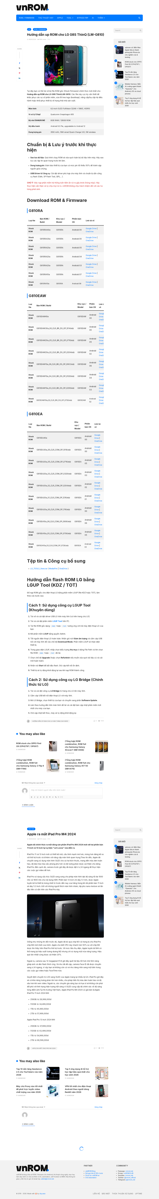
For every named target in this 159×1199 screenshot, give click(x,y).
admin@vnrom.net (47, 1179)
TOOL (69, 18)
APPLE (60, 18)
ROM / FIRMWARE (26, 18)
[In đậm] (31, 797)
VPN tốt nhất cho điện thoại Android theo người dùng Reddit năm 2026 (78, 1089)
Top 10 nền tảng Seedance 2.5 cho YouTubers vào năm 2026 (132, 75)
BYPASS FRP (82, 18)
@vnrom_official (130, 1177)
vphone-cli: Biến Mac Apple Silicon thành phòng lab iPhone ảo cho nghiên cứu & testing (133, 52)
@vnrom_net (130, 1180)
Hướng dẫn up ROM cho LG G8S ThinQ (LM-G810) (50, 721)
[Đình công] (40, 797)
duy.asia (42, 1193)
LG (29, 29)
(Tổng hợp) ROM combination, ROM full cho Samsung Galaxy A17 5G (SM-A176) (77, 764)
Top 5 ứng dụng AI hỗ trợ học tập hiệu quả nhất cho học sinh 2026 (133, 102)
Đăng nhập (98, 783)
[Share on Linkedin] (19, 78)
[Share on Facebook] (19, 63)
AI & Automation (90, 1177)
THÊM (100, 18)
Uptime (138, 1194)
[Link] (55, 797)
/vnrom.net (129, 1171)
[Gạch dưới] (37, 797)
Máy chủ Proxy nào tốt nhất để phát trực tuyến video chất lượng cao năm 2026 (29, 1089)
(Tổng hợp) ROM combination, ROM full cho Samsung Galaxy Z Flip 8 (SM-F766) (30, 764)
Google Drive (91, 228)
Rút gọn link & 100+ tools (94, 1173)
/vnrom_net (129, 1175)
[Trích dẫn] (49, 797)
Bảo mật (106, 1194)
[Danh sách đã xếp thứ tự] (43, 797)
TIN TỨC (31, 829)
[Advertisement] (103, 7)
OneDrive (89, 231)
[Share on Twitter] (19, 68)
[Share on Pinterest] (19, 73)
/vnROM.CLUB (128, 1173)
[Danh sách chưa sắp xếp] (46, 797)
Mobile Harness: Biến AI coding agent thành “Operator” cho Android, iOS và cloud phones (133, 89)
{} (58, 797)
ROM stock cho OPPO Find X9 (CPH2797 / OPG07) (28, 744)
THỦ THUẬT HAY (45, 18)
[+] (61, 797)
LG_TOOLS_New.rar (38, 569)
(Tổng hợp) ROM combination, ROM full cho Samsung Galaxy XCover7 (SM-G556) (75, 745)
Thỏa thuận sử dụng (122, 1194)
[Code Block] (52, 797)
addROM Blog (90, 1171)
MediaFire (53, 569)
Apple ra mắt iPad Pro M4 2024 (43, 1048)
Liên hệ (96, 1194)
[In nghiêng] (34, 797)
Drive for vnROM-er (92, 1175)
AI (93, 18)
